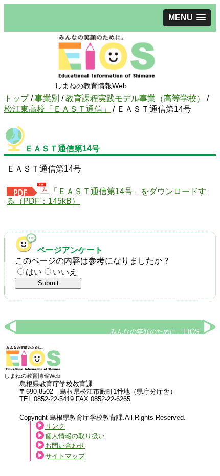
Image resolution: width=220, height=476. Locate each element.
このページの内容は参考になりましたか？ (92, 260)
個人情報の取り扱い (75, 436)
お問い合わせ (65, 445)
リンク (55, 426)
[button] (187, 17)
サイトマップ (65, 456)
